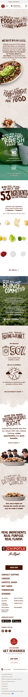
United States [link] (7, 669)
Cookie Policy (5, 686)
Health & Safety (18, 601)
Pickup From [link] (16, 5)
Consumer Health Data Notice (8, 681)
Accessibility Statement (7, 674)
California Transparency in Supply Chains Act (12, 679)
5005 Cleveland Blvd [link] (17, 7)
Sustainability (18, 607)
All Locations (5, 607)
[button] (14, 567)
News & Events (18, 598)
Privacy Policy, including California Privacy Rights (13, 691)
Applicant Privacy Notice (7, 676)
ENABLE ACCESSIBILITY (14, 1)
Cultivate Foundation (5, 604)
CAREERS (6, 578)
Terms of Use (4, 684)
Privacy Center (5, 689)
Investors (4, 601)
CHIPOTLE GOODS (9, 582)
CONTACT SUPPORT (10, 574)
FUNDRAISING (8, 590)
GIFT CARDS (7, 586)
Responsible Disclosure (5, 611)
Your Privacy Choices (6, 693)
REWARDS (6, 593)
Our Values (5, 598)
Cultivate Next (18, 603)
